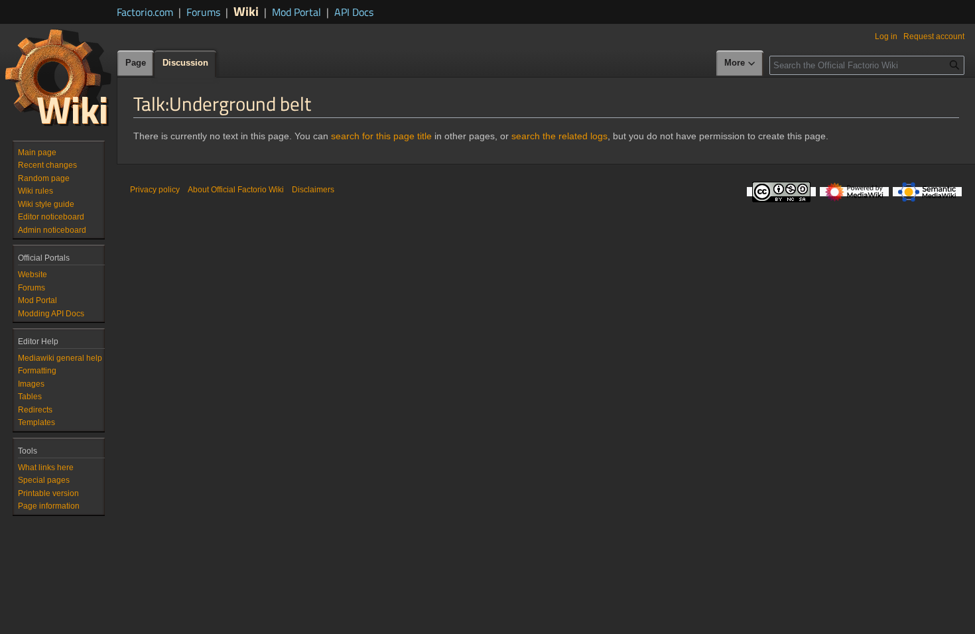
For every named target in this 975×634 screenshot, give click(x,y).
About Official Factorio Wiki (236, 189)
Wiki (246, 11)
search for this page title (381, 136)
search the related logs (559, 136)
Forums (203, 12)
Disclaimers (313, 189)
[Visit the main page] (58, 77)
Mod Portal (296, 12)
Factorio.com (145, 12)
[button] (740, 63)
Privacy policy (155, 189)
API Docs (353, 12)
